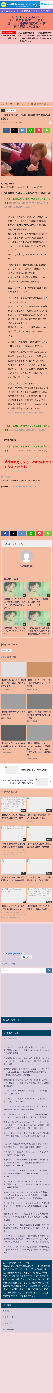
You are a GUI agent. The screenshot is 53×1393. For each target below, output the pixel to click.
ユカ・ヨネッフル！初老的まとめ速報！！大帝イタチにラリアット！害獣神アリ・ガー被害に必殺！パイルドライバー (26, 1173)
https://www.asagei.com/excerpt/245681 (26, 413)
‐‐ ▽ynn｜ (11, 110)
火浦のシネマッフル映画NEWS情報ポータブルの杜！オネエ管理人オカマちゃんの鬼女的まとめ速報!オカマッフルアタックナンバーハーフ (26, 1162)
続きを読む (6, 477)
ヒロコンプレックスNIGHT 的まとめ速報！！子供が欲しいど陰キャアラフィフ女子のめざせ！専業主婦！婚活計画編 (26, 1250)
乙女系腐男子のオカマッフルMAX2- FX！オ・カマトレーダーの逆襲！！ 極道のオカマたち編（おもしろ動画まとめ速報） (26, 1061)
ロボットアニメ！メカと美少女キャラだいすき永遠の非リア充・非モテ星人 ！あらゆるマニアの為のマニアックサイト (26, 1136)
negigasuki (26, 566)
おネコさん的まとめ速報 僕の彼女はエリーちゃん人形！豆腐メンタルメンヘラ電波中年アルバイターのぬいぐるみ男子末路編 (26, 1050)
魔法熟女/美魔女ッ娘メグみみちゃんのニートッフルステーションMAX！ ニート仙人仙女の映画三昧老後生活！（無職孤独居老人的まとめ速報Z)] (26, 1072)
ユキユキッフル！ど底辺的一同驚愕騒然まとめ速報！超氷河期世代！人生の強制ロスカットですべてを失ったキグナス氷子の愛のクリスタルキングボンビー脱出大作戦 (26, 1239)
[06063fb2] (26, 161)
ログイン (6, 1311)
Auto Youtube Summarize (24, 486)
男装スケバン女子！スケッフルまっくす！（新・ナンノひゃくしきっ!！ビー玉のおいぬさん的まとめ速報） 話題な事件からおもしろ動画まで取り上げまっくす (26, 1125)
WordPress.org (9, 1329)
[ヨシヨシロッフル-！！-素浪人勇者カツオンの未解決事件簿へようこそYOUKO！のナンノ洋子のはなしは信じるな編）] (26, 1217)
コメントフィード (10, 1323)
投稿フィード (8, 1317)
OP (3, 110)
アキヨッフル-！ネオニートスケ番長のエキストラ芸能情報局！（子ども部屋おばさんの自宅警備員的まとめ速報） (26, 1206)
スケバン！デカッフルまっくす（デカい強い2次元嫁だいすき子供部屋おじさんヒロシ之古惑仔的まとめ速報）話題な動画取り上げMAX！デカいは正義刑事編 (26, 1195)
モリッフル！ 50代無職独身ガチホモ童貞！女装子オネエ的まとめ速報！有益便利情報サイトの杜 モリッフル (26, 1228)
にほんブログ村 (8, 964)
